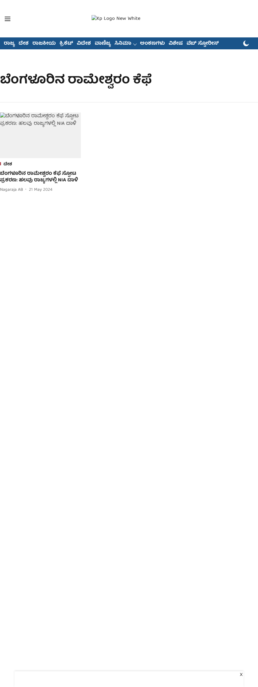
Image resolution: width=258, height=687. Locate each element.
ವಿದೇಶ (84, 43)
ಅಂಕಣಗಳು (152, 43)
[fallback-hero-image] (40, 135)
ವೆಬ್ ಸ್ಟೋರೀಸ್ (203, 43)
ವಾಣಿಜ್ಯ (103, 43)
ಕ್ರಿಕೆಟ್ (66, 43)
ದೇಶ (24, 43)
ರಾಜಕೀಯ (44, 43)
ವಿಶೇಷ (176, 43)
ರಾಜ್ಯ (9, 43)
